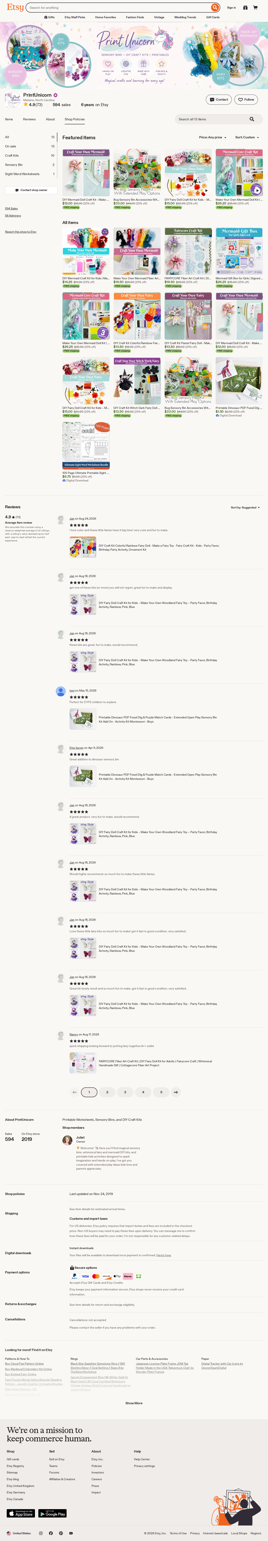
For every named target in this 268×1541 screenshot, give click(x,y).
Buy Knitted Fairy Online (20, 1374)
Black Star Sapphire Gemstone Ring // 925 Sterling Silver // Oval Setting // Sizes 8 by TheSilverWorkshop (98, 1367)
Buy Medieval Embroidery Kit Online (28, 1369)
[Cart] (255, 8)
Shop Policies (75, 119)
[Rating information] (25, 104)
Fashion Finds (135, 17)
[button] (219, 100)
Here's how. (163, 1255)
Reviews (29, 119)
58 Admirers (13, 215)
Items (9, 119)
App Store (21, 1513)
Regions (256, 1533)
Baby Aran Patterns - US (20, 1389)
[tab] (31, 137)
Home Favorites (105, 17)
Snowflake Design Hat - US (22, 1394)
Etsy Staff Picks (75, 17)
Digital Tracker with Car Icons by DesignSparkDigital (222, 1365)
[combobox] (118, 8)
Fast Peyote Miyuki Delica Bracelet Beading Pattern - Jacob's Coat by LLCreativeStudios (34, 1382)
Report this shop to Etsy (20, 231)
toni (72, 690)
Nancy (74, 1034)
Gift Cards (213, 17)
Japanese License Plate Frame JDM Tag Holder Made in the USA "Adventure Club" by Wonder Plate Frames (165, 1367)
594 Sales (11, 208)
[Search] (215, 8)
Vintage (159, 17)
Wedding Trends (185, 17)
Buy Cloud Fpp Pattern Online (24, 1363)
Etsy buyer (77, 747)
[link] (75, 1092)
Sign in (231, 7)
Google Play (52, 1513)
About (50, 119)
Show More (134, 1403)
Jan (72, 518)
